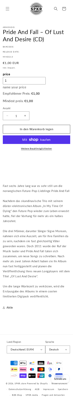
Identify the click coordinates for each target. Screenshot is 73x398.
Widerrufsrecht (59, 383)
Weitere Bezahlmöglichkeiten (36, 148)
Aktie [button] (10, 307)
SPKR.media (32, 395)
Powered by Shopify (37, 383)
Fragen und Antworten (53, 395)
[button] (7, 9)
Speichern (63, 389)
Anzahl (6, 108)
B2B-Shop (17, 395)
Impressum (48, 389)
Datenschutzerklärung (20, 389)
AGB (37, 389)
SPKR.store (20, 383)
